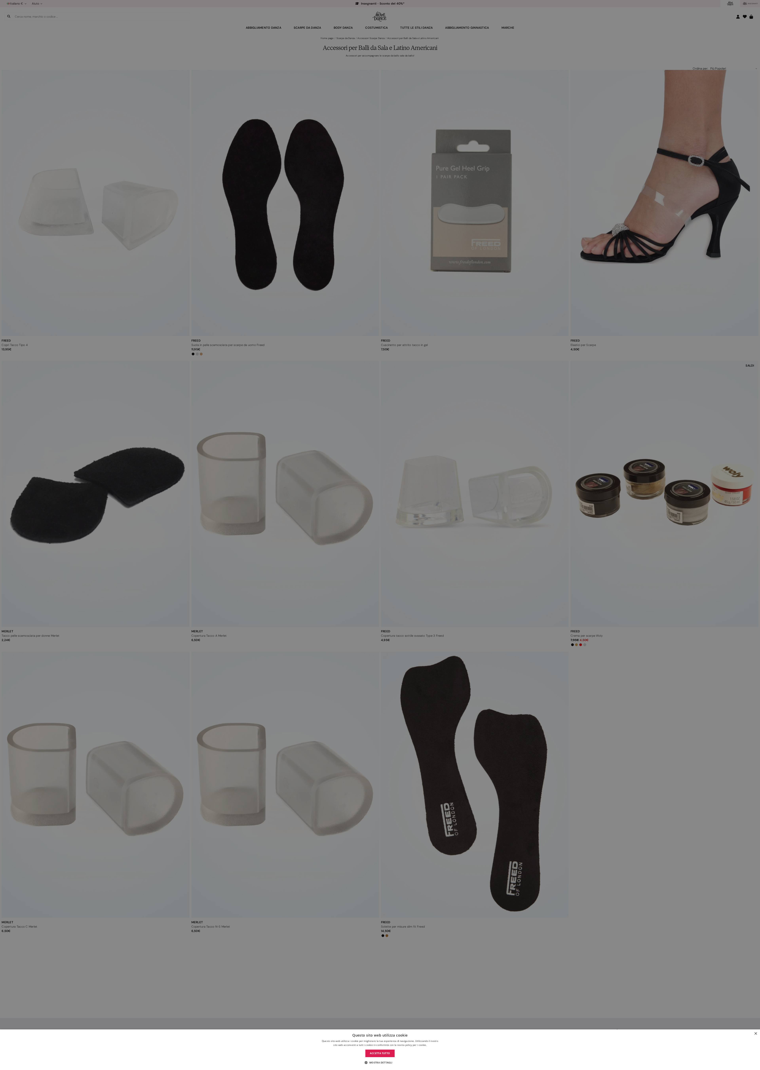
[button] (380, 1062)
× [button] (755, 1033)
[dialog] (380, 1049)
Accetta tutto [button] (380, 1053)
